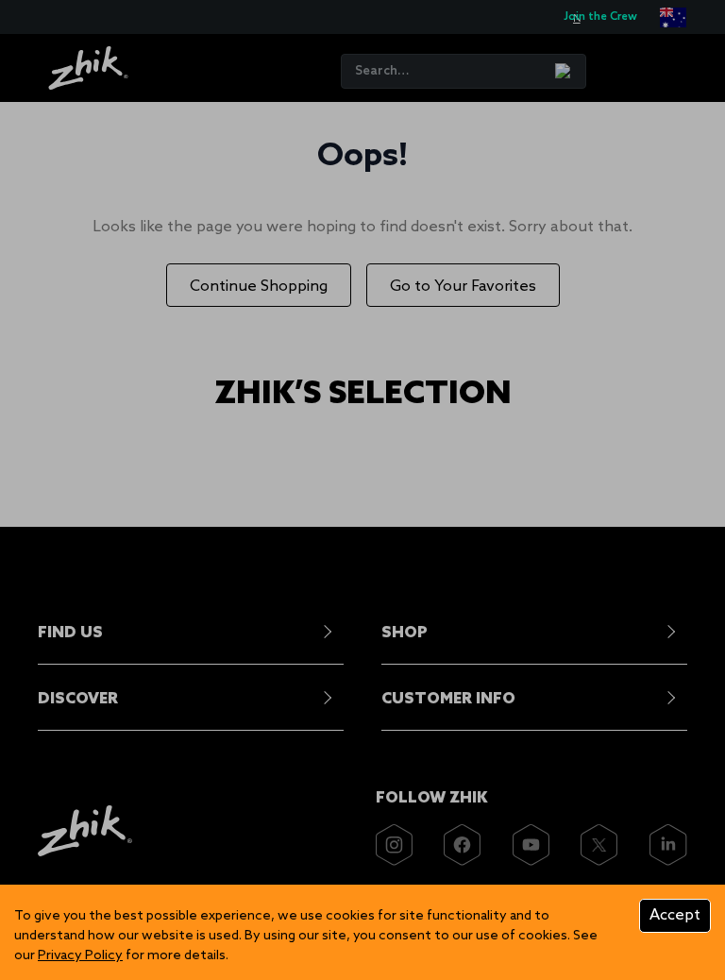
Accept (674, 915)
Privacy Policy (80, 956)
